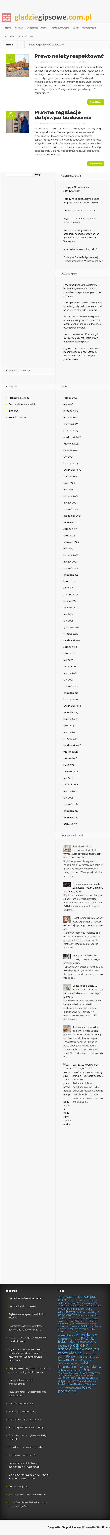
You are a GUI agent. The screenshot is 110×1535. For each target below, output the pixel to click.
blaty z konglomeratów (90, 1315)
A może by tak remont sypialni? (80, 249)
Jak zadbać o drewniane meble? (26, 1298)
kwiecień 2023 (70, 555)
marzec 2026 (70, 417)
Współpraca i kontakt (37, 27)
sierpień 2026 (70, 397)
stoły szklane (88, 1366)
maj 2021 (68, 614)
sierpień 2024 (70, 476)
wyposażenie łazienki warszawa (77, 1382)
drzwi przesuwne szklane (82, 1318)
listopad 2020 (70, 633)
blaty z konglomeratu (78, 1313)
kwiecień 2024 (70, 496)
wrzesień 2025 (71, 443)
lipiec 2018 (69, 765)
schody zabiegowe (75, 1363)
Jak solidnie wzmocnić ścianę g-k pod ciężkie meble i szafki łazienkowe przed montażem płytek (83, 338)
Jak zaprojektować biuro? (22, 1455)
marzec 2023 (70, 561)
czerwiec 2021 (70, 607)
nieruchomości (65, 1339)
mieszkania (66, 1335)
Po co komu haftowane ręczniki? (26, 1447)
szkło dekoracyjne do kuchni (76, 1377)
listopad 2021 (70, 601)
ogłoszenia (76, 1339)
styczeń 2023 (70, 568)
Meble (84, 1326)
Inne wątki (9, 36)
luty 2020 (68, 679)
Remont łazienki (26, 36)
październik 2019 (72, 706)
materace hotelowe (68, 1326)
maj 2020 (68, 660)
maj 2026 (68, 404)
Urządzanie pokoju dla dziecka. (25, 1419)
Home (8, 27)
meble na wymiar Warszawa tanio (79, 1328)
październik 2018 (72, 745)
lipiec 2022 (69, 581)
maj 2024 (68, 489)
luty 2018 (68, 797)
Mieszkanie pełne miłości (22, 1411)
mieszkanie (86, 1334)
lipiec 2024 (69, 483)
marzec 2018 (70, 791)
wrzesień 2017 (70, 817)
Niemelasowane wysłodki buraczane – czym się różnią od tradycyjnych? (83, 888)
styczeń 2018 (70, 804)
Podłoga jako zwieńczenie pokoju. (26, 1427)
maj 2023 (68, 548)
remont (70, 1359)
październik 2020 (72, 640)
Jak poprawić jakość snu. (22, 1403)
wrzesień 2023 (71, 522)
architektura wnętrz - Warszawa (82, 1300)
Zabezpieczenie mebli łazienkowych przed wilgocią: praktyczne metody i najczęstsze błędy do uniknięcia (82, 306)
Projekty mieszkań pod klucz (78, 1358)
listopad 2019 (70, 699)
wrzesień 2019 (70, 712)
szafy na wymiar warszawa (70, 1370)
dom (61, 1318)
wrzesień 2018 (70, 751)
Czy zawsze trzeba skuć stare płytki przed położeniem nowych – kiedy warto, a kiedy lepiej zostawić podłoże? (88, 1072)
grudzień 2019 (70, 692)
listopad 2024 (70, 463)
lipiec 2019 (69, 725)
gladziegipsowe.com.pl (58, 62)
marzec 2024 (70, 502)
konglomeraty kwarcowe (70, 1323)
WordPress (103, 1527)
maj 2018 (68, 778)
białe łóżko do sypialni (74, 1309)
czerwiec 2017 (70, 824)
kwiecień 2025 (70, 450)
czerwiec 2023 (71, 542)
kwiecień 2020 (70, 666)
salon (76, 1360)
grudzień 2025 (70, 424)
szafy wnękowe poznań (82, 1375)
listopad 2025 (70, 430)
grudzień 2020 (71, 627)
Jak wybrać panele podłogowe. (80, 210)
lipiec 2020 (69, 653)
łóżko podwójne (75, 1389)
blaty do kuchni (81, 1312)
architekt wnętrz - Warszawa (73, 1303)
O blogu (19, 27)
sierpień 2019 (70, 719)
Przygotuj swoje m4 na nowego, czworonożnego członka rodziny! (81, 959)
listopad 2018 (70, 738)
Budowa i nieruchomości (84, 27)
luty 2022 (68, 588)
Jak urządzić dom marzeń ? (23, 1306)
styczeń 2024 (70, 509)
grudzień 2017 (70, 810)
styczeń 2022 (70, 594)
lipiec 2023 (69, 535)
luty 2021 (68, 620)
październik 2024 (72, 470)
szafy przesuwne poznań (74, 1371)
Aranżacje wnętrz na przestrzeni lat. (27, 1494)
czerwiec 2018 (71, 771)
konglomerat (92, 1321)
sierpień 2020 (70, 647)
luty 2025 (68, 456)
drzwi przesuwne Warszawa (71, 1321)
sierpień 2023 (70, 529)
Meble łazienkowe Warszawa (77, 1332)
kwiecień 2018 (70, 784)
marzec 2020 (70, 673)
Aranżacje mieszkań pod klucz (77, 1298)
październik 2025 (72, 437)
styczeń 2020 (70, 686)
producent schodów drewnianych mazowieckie (78, 1349)
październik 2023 (72, 515)
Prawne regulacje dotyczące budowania (63, 114)
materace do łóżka (89, 1324)
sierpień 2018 (70, 758)
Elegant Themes (71, 1527)
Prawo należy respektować (69, 56)
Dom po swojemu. (18, 1486)
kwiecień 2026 (70, 411)
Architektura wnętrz (60, 27)
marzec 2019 (70, 732)
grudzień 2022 (70, 574)
